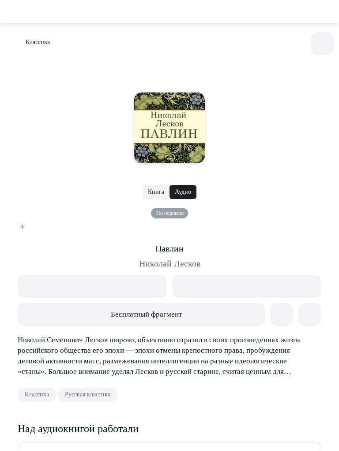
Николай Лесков (169, 263)
